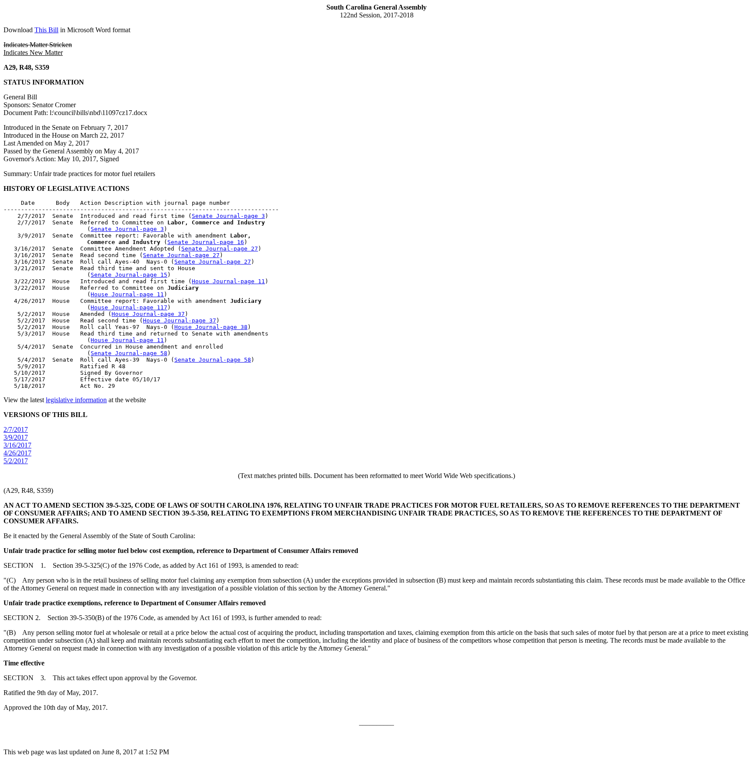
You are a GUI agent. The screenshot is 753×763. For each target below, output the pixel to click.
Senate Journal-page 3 (228, 216)
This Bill (46, 30)
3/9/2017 (15, 437)
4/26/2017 (17, 453)
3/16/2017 (17, 445)
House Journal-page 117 (129, 307)
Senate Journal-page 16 (205, 242)
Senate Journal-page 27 (219, 248)
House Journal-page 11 (228, 281)
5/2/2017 (15, 461)
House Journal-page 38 (211, 327)
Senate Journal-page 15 (129, 274)
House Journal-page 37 (148, 314)
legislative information (76, 400)
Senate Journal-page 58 (129, 353)
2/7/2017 (15, 429)
